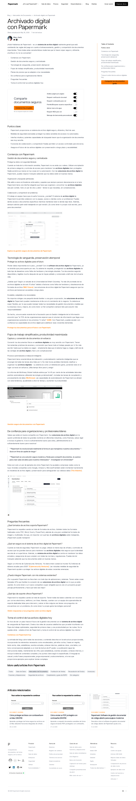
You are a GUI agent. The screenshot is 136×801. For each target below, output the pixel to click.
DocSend (93, 747)
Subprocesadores (54, 761)
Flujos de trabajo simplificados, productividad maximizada (111, 61)
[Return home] (13, 4)
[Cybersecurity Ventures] (39, 566)
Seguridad (31, 761)
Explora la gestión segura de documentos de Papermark (29, 251)
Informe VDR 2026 (116, 754)
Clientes (51, 764)
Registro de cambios (55, 750)
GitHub (30, 764)
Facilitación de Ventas (58, 671)
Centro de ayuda (116, 750)
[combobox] (124, 791)
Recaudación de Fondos (76, 671)
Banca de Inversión (76, 760)
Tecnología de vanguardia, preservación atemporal (110, 56)
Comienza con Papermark (109, 51)
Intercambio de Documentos (22, 15)
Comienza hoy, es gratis (24, 108)
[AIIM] (49, 320)
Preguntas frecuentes (108, 72)
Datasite (92, 757)
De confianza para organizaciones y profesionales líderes (113, 67)
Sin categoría (74, 675)
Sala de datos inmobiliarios (78, 753)
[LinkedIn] (14, 767)
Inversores (91, 671)
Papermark (31, 747)
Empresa (51, 747)
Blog (8, 15)
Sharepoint (93, 764)
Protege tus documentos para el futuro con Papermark (29, 328)
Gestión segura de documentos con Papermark (26, 424)
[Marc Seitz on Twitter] (14, 40)
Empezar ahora (121, 4)
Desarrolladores (76, 4)
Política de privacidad (56, 754)
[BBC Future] (28, 287)
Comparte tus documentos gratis (115, 82)
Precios (30, 750)
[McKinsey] (30, 378)
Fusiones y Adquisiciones (17, 675)
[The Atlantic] (76, 471)
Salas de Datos (21, 671)
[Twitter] (10, 767)
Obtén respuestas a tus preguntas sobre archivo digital (29, 611)
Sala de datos (32, 754)
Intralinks (93, 754)
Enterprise (31, 757)
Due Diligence (74, 756)
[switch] (75, 94)
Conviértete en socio (55, 768)
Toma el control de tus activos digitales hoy (114, 76)
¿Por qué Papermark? (30, 4)
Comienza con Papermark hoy (19, 635)
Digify (92, 761)
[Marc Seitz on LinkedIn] (16, 40)
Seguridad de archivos (36, 675)
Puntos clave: (105, 48)
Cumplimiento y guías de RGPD (57, 675)
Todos (11, 671)
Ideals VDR (93, 750)
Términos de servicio (55, 757)
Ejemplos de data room (118, 769)
